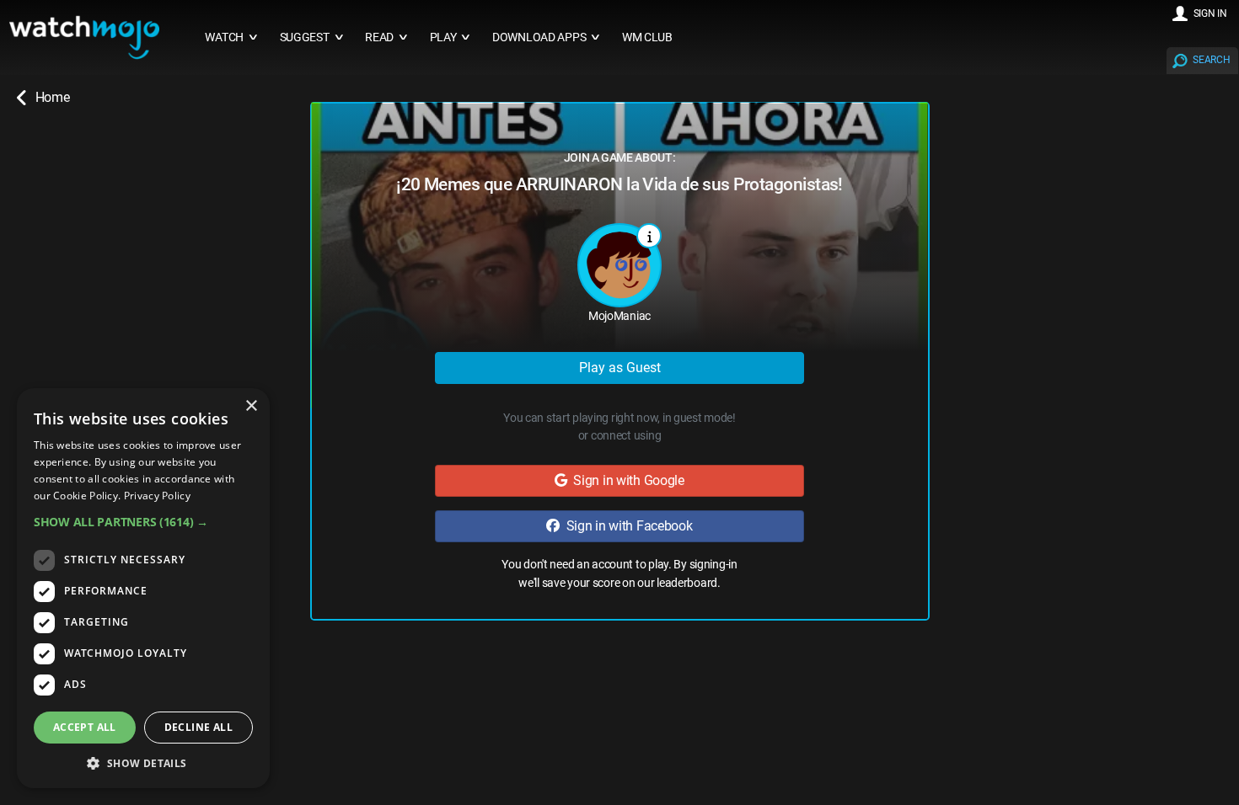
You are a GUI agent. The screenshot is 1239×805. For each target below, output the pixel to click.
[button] (143, 521)
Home (52, 97)
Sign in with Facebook (626, 526)
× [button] (250, 406)
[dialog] (143, 588)
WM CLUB (647, 37)
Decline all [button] (198, 727)
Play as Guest (620, 368)
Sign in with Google (625, 480)
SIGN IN (1210, 13)
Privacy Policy (157, 495)
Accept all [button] (84, 727)
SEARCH (1211, 60)
